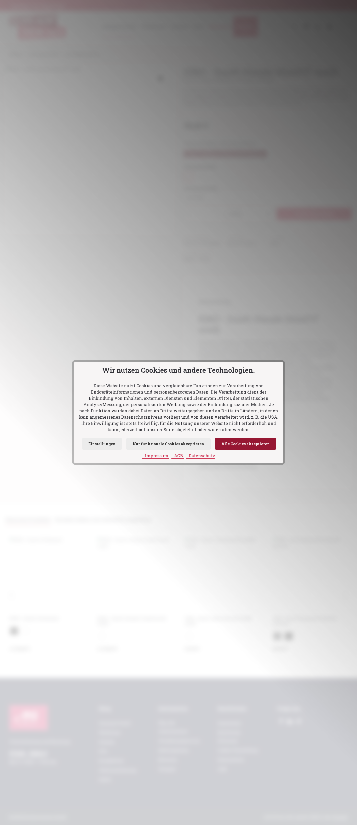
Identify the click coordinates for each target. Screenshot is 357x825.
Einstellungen (102, 443)
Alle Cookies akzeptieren (245, 443)
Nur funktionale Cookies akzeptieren (168, 443)
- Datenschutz (200, 455)
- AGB (177, 455)
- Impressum (155, 455)
